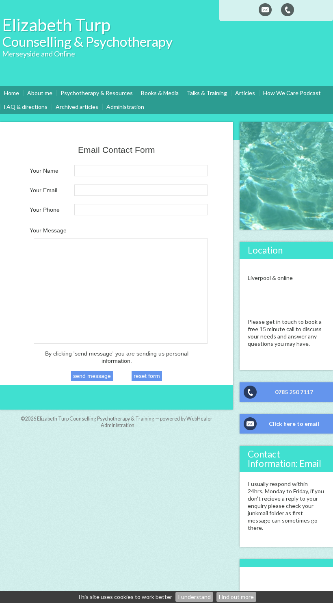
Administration (117, 425)
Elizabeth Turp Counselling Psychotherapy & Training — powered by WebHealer (124, 419)
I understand (194, 596)
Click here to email (294, 423)
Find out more (236, 596)
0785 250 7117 (294, 391)
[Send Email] (265, 10)
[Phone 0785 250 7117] (287, 10)
